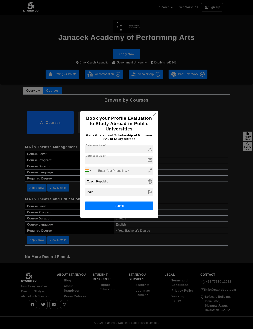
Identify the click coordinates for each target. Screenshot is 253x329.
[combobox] (88, 170)
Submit (119, 205)
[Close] (154, 114)
